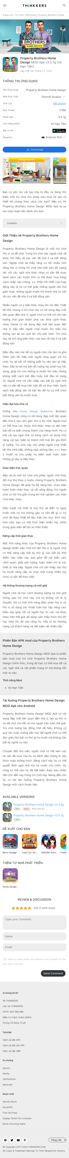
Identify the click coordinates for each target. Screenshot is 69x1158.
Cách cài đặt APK (11, 1040)
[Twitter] (12, 1140)
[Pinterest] (24, 1140)
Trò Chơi (19, 15)
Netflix (6, 1073)
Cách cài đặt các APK (13, 1045)
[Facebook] (5, 1140)
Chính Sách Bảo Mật (13, 1011)
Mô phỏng (31, 15)
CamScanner (9, 1079)
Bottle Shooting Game (14, 1123)
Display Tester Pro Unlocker (17, 1118)
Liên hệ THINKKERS (13, 1006)
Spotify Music (10, 1101)
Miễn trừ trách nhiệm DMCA (17, 1017)
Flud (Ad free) (10, 1112)
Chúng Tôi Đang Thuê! (14, 1022)
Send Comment (53, 973)
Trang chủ (8, 15)
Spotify (6, 1068)
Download (34, 149)
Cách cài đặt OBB (11, 1051)
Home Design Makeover (36, 411)
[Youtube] (18, 1140)
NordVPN (7, 1107)
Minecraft (8, 1084)
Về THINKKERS (10, 1000)
